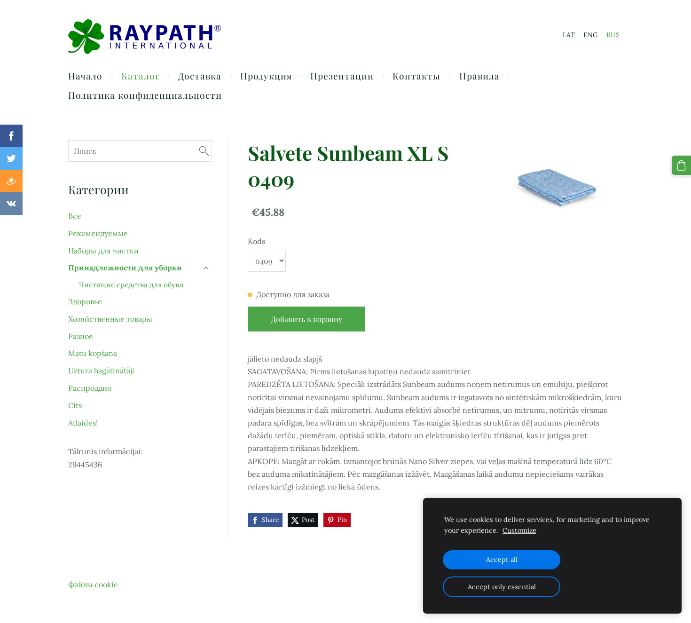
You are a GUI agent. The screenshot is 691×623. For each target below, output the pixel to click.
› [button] (206, 268)
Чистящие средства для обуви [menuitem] (131, 284)
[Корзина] (681, 165)
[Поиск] (204, 151)
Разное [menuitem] (80, 336)
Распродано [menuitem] (89, 388)
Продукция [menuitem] (266, 76)
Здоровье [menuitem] (85, 301)
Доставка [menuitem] (199, 76)
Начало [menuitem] (85, 76)
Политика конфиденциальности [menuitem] (145, 95)
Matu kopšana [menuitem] (92, 353)
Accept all (502, 559)
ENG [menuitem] (590, 35)
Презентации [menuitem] (342, 76)
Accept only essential (502, 587)
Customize (519, 530)
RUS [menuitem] (613, 35)
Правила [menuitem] (479, 76)
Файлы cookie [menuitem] (93, 584)
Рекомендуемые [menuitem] (98, 233)
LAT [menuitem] (569, 35)
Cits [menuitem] (75, 405)
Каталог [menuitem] (140, 76)
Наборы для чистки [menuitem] (103, 250)
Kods (256, 241)
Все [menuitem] (74, 216)
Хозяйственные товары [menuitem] (110, 318)
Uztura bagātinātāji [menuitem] (101, 370)
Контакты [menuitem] (416, 76)
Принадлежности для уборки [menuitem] (125, 267)
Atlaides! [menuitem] (83, 422)
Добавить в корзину (306, 319)
